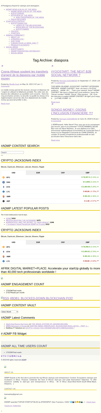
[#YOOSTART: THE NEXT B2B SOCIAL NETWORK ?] (52, 66)
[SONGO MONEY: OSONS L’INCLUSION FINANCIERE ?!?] (52, 104)
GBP (87, 173)
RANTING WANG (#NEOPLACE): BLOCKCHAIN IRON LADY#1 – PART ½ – (59, 326)
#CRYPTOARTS (17, 49)
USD (13, 173)
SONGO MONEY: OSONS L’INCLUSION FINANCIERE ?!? (72, 111)
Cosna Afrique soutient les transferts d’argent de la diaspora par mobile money (24, 75)
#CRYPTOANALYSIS (19, 23)
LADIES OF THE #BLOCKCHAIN (28, 25)
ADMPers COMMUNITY (15, 35)
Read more (5, 103)
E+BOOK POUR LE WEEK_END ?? (24, 43)
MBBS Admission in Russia (16, 326)
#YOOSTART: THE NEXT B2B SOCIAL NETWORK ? (71, 73)
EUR (38, 173)
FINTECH (14, 31)
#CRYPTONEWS (17, 13)
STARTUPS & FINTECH (15, 21)
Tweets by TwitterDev (12, 406)
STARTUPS (15, 33)
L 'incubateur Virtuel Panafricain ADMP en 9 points (25, 224)
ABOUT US (15, 37)
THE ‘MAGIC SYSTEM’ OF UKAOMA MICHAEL (50, 324)
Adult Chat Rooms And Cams (17, 324)
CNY (63, 173)
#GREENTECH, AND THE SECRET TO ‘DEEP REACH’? (28, 222)
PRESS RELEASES (18, 19)
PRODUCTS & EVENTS (20, 45)
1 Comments (60, 83)
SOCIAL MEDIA (12, 47)
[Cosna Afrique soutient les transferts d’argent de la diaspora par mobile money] (2, 66)
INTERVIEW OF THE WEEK (22, 15)
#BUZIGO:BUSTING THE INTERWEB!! (21, 220)
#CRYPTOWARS (22, 29)
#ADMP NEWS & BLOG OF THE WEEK (21, 9)
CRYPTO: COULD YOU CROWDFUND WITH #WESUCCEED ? (50, 328)
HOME (8, 218)
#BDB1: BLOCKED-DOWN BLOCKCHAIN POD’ (41, 298)
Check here (90, 402)
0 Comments (56, 121)
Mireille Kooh (14, 84)
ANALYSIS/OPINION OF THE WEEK (30, 17)
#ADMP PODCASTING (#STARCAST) (25, 51)
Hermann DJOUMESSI (68, 81)
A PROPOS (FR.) (17, 39)
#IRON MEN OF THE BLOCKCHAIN (30, 27)
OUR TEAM (15, 41)
